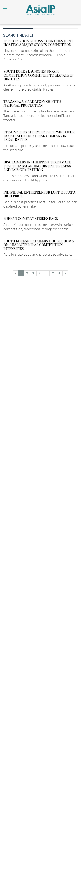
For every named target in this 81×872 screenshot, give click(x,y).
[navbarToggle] (5, 10)
